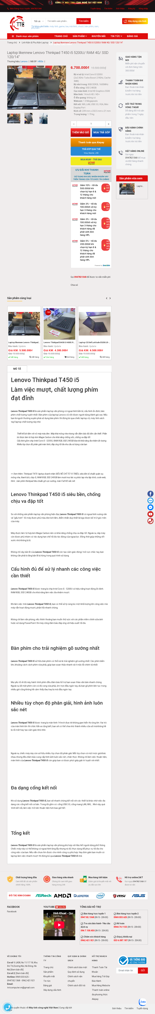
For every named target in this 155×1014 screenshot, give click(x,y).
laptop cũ (85, 418)
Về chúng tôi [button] (14, 956)
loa (67, 26)
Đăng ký (131, 9)
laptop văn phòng (55, 411)
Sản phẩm (48, 972)
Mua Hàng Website (101, 985)
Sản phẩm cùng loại (19, 298)
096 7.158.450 (87, 930)
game (62, 26)
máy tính (54, 26)
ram (96, 26)
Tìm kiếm (108, 9)
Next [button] (110, 298)
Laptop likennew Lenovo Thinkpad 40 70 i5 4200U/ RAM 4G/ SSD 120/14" (39, 342)
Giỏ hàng (70, 357)
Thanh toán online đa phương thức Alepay (100, 994)
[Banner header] (77, 2)
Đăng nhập (143, 9)
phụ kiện (35, 28)
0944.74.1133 (120, 927)
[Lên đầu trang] (150, 999)
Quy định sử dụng (76, 972)
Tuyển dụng (95, 9)
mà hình (73, 26)
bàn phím (89, 26)
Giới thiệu (120, 9)
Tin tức (47, 981)
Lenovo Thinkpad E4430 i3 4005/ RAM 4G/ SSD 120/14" (67, 342)
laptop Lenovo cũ (60, 415)
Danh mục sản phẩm (27, 36)
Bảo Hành (96, 981)
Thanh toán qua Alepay (91, 142)
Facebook (11, 911)
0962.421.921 (87, 940)
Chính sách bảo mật (77, 967)
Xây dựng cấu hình (137, 21)
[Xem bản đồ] (17, 969)
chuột (81, 26)
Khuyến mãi (49, 976)
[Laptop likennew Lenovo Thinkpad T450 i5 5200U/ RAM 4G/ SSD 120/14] (127, 189)
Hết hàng (35, 357)
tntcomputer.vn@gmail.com (21, 987)
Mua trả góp (101, 132)
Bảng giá (47, 985)
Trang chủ (48, 967)
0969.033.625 (120, 917)
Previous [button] (106, 298)
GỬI (143, 970)
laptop (18, 422)
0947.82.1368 (87, 917)
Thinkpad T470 (30, 474)
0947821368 (36, 8)
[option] (14, 119)
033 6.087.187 (120, 940)
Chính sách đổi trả (76, 985)
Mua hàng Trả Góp (100, 976)
